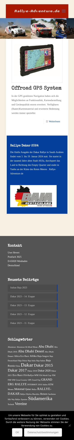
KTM (50, 384)
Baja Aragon (43, 356)
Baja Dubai (22, 361)
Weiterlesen (54, 121)
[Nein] (69, 425)
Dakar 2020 (44, 370)
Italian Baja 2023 (18, 287)
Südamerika (40, 398)
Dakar (27, 365)
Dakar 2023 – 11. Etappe (22, 323)
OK (17, 432)
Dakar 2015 (43, 365)
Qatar (28, 389)
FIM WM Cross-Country (17, 380)
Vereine (21, 404)
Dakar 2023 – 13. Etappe (22, 305)
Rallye (34, 389)
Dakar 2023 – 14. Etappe (22, 296)
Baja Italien (40, 361)
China (17, 366)
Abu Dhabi (46, 346)
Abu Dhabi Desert (31, 351)
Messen (11, 389)
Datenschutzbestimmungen (43, 432)
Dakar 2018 (32, 371)
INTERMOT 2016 (34, 385)
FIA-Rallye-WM (31, 375)
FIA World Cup (45, 375)
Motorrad (19, 389)
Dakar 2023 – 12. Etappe (22, 314)
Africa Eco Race (21, 356)
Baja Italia (32, 361)
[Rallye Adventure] (37, 11)
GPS (29, 380)
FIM (53, 375)
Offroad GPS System (37, 88)
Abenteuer (12, 347)
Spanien (24, 399)
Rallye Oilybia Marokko (30, 394)
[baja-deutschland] (33, 206)
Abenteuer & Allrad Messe (27, 347)
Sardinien (52, 394)
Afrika (33, 356)
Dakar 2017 (17, 370)
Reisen (43, 394)
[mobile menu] (64, 11)
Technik (11, 404)
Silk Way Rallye (14, 399)
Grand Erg (36, 380)
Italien (45, 385)
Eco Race (18, 375)
